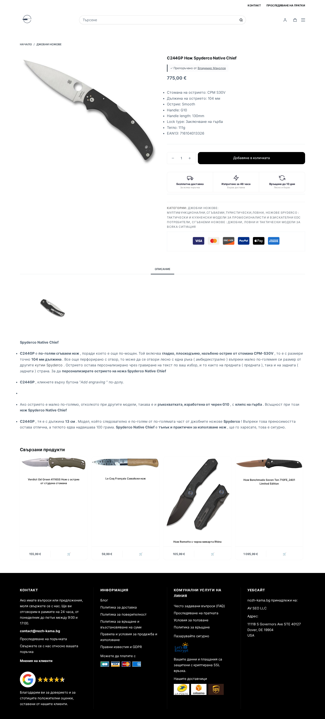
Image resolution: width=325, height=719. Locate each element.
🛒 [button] (69, 554)
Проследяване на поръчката (43, 639)
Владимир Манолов (212, 68)
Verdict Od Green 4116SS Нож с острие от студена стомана (53, 481)
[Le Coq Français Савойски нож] (125, 463)
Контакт (254, 5)
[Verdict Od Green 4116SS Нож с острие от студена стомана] (53, 463)
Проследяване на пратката (196, 613)
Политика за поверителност (123, 614)
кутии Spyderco (49, 365)
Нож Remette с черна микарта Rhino (197, 541)
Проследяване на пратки (285, 5)
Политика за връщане (192, 627)
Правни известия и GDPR (121, 647)
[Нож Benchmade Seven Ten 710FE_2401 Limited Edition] (269, 464)
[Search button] (241, 20)
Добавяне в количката (251, 158)
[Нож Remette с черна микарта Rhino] (197, 495)
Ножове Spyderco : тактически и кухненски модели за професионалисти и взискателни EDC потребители (234, 217)
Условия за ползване (191, 620)
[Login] (285, 20)
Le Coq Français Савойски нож (125, 478)
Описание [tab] (162, 269)
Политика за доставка (118, 607)
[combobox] (159, 20)
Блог (104, 600)
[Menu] (303, 20)
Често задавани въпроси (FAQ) (199, 606)
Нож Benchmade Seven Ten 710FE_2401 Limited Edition (269, 481)
